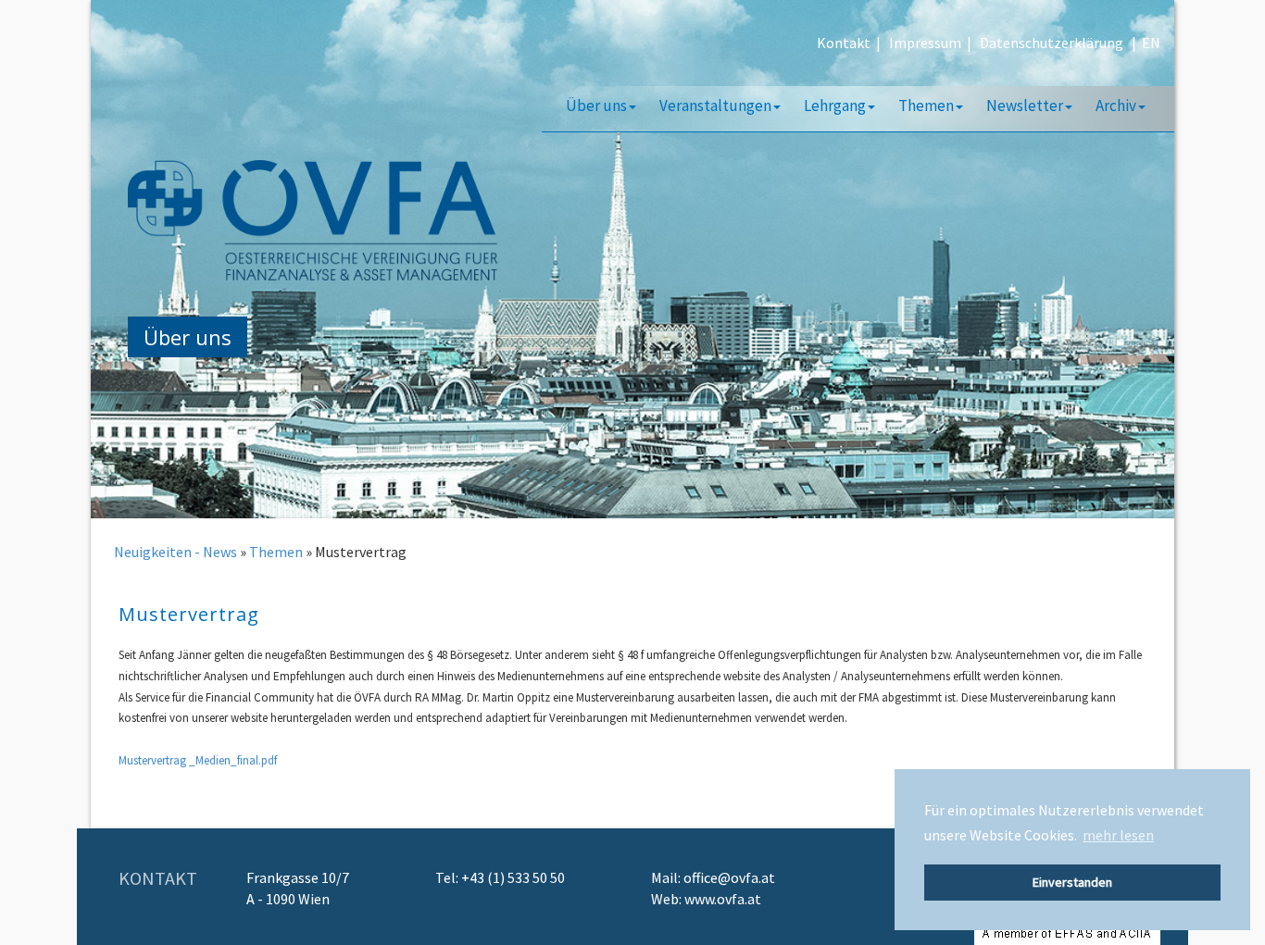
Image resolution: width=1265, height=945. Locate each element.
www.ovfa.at (722, 898)
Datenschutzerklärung (1051, 42)
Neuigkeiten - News (175, 551)
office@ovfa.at (729, 877)
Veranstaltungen (715, 105)
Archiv (1116, 105)
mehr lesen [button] (1118, 835)
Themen (926, 105)
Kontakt (843, 42)
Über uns (596, 105)
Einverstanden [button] (1072, 882)
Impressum (925, 42)
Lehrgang (835, 105)
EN (1151, 42)
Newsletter (1024, 105)
